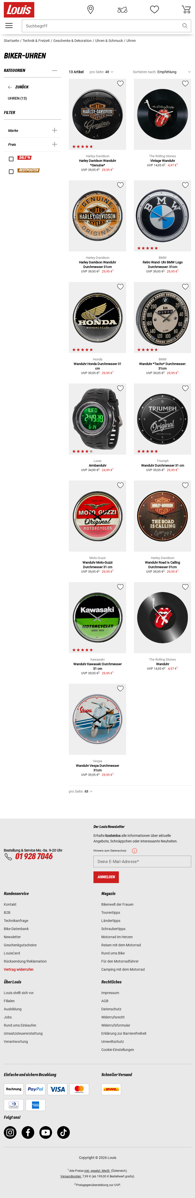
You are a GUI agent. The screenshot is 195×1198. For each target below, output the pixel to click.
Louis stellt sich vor (19, 993)
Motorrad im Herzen (117, 937)
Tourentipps (110, 913)
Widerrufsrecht (113, 1017)
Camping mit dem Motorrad (123, 969)
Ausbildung (13, 1009)
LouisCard (12, 953)
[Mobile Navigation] (9, 25)
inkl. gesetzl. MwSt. (97, 1171)
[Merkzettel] (154, 9)
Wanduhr (162, 664)
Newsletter (12, 937)
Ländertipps (110, 921)
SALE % (25, 158)
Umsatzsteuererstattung (23, 1033)
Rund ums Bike (113, 953)
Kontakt (10, 904)
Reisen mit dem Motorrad (121, 945)
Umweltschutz (112, 1042)
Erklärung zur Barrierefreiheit (124, 1033)
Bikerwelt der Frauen (117, 904)
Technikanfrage (16, 921)
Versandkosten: (71, 1176)
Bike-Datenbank (16, 929)
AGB (104, 1001)
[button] (185, 26)
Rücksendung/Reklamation (25, 961)
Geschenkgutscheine (20, 945)
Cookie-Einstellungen (117, 1050)
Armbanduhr (97, 465)
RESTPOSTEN (29, 170)
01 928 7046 (34, 856)
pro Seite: (97, 72)
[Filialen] (91, 9)
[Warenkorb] (186, 9)
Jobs (8, 1017)
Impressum (110, 993)
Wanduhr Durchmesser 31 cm (162, 465)
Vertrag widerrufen (19, 969)
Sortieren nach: (144, 72)
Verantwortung (16, 1042)
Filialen (9, 1001)
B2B (7, 913)
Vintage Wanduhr (162, 161)
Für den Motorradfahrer (120, 961)
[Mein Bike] (122, 9)
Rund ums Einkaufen (20, 1025)
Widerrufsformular (115, 1025)
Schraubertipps (113, 929)
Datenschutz (111, 1009)
